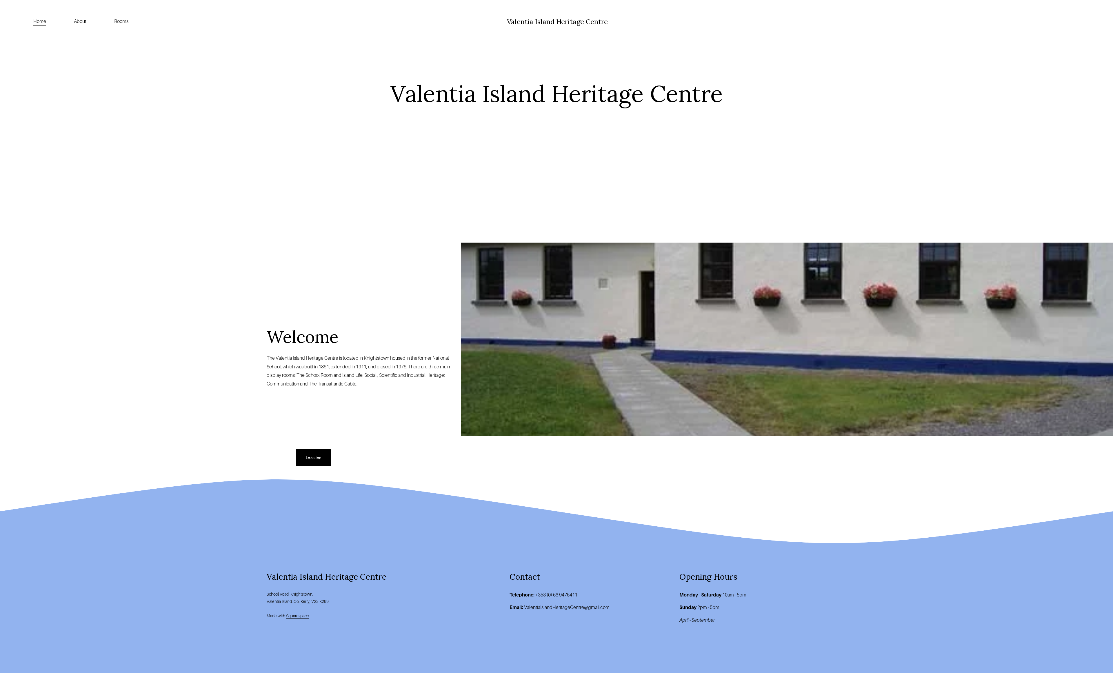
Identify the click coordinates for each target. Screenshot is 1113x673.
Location (313, 458)
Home (39, 21)
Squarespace (297, 616)
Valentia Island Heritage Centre (557, 21)
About (80, 21)
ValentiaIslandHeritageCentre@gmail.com (567, 607)
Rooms (121, 21)
